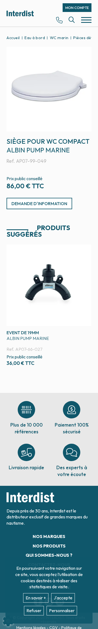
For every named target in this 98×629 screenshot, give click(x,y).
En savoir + (36, 597)
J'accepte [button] (63, 597)
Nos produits (49, 546)
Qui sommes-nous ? (49, 555)
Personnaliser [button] (62, 610)
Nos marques (49, 536)
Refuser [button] (33, 610)
